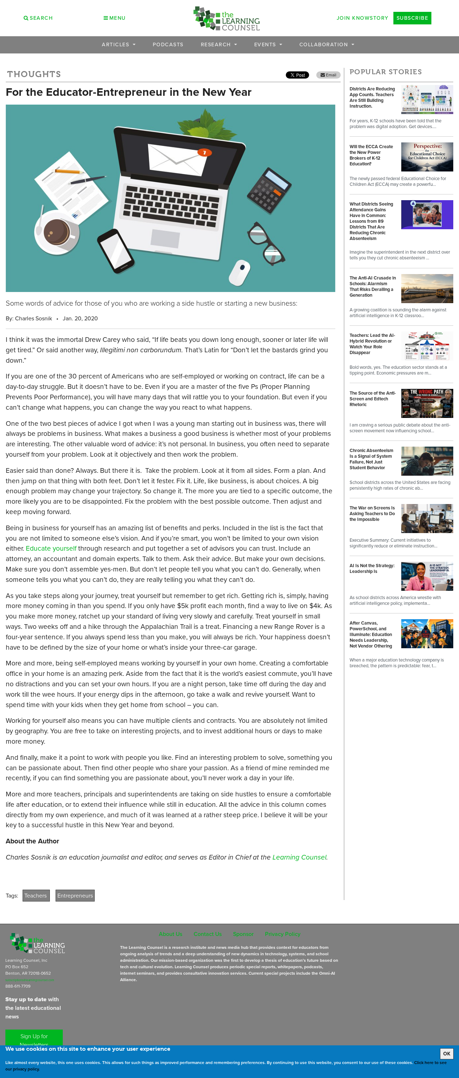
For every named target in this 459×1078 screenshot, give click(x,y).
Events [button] (266, 44)
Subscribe (413, 18)
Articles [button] (116, 44)
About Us (170, 934)
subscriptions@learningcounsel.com (29, 980)
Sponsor (243, 934)
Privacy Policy (283, 934)
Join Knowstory (363, 18)
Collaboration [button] (324, 44)
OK (446, 1054)
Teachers (36, 895)
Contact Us (208, 934)
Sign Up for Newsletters (34, 1040)
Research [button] (217, 44)
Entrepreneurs (75, 895)
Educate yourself (51, 548)
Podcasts (168, 44)
